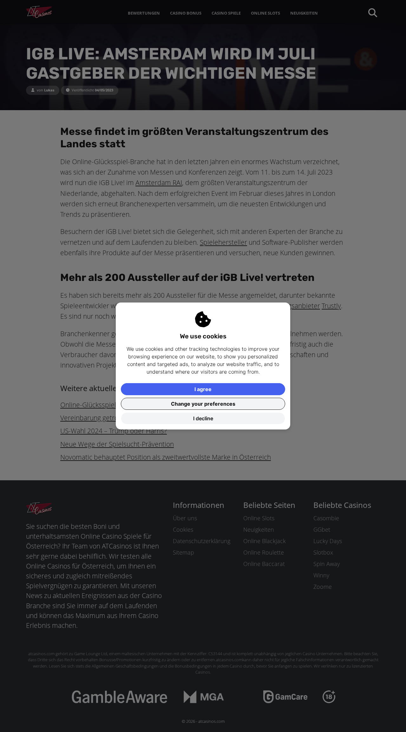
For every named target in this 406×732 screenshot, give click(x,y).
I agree (203, 389)
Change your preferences (203, 404)
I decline (203, 418)
